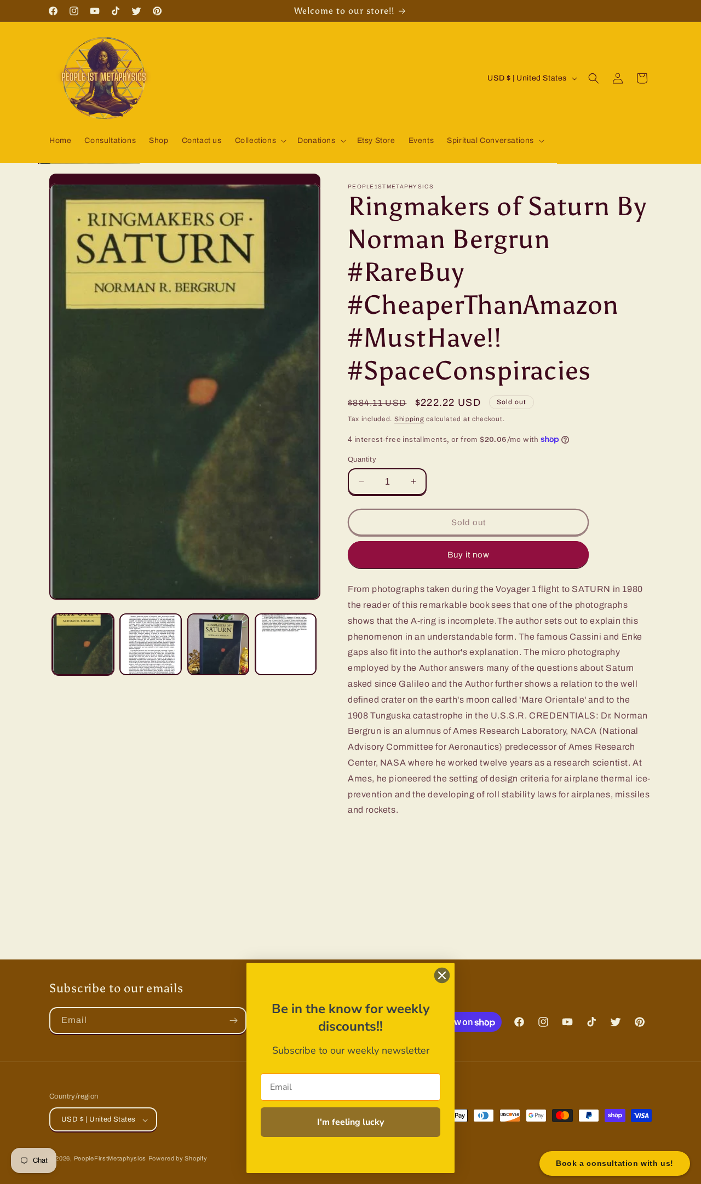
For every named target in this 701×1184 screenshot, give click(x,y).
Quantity (362, 459)
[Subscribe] (233, 1020)
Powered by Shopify (178, 1159)
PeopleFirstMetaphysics (110, 1159)
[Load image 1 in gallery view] (83, 644)
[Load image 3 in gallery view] (218, 644)
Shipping (409, 419)
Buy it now (468, 554)
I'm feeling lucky (350, 1122)
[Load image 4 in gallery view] (286, 644)
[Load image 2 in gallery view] (150, 644)
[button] (259, 140)
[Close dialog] (442, 975)
